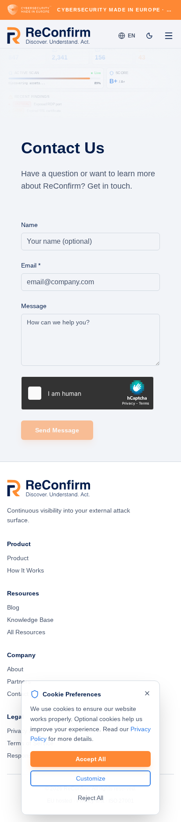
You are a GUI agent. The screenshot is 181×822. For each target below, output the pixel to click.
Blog (13, 607)
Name (29, 224)
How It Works (25, 570)
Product (18, 558)
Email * (30, 265)
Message (34, 305)
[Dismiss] (147, 693)
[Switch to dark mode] (149, 36)
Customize (90, 778)
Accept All (91, 758)
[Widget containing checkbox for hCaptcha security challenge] (87, 393)
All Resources (26, 632)
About (15, 669)
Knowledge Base (30, 619)
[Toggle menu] (168, 36)
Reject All (90, 797)
